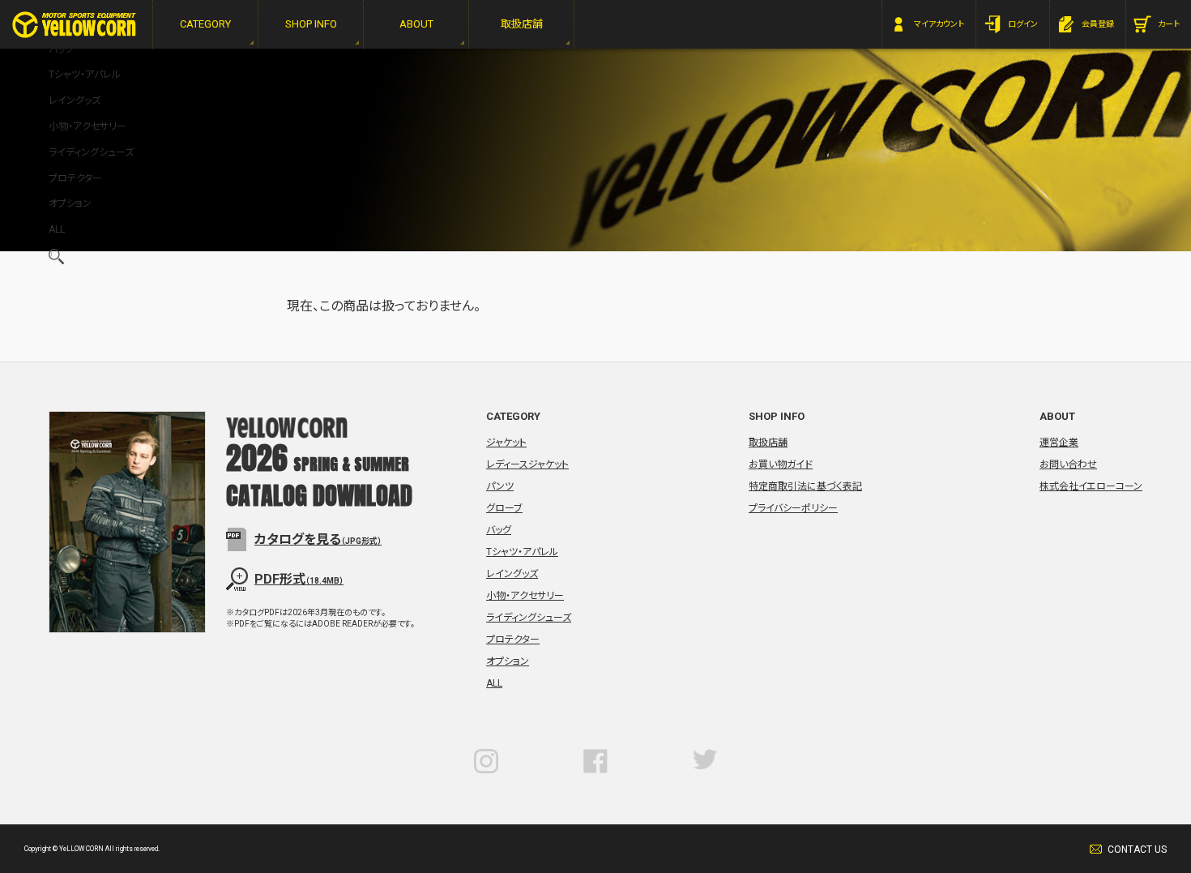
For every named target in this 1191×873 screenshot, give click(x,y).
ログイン (1023, 23)
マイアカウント (939, 23)
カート (1169, 23)
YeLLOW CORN (74, 24)
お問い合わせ (1068, 464)
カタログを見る (318, 539)
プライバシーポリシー (793, 508)
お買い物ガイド (781, 464)
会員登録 (1098, 23)
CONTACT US (1137, 849)
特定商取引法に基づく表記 (805, 486)
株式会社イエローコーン (1090, 486)
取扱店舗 (768, 442)
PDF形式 (299, 579)
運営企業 (1058, 442)
